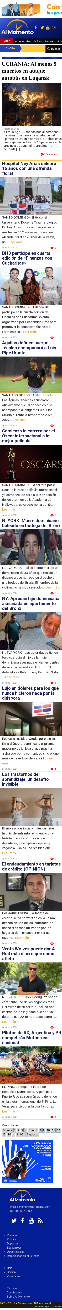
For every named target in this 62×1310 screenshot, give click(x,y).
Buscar (55, 48)
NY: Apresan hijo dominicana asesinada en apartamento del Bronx (30, 603)
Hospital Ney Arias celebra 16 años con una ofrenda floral (29, 168)
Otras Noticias (22, 41)
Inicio (6, 41)
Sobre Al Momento (18, 1296)
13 (4, 1134)
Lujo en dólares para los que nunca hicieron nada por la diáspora (30, 693)
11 (53, 1130)
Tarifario (12, 1288)
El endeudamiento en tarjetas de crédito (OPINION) (31, 866)
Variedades (13, 1276)
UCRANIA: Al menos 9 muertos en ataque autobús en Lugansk (29, 71)
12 (58, 1130)
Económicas (14, 1247)
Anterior (7, 1130)
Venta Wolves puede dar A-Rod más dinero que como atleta (29, 953)
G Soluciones (56, 1307)
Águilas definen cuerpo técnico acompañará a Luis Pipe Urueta (29, 347)
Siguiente (32, 1134)
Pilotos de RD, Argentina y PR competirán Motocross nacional (31, 1037)
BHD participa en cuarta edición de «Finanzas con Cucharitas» (27, 258)
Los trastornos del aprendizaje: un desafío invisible (25, 779)
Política (38, 41)
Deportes (50, 41)
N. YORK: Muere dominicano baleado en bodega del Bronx (31, 523)
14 (9, 1134)
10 (48, 1130)
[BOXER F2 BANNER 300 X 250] (27, 1161)
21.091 (21, 1134)
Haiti (9, 1268)
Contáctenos (15, 1292)
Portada (12, 1235)
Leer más (15, 242)
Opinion (11, 1272)
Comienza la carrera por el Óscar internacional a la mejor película (28, 435)
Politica (11, 1239)
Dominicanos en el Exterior (23, 1256)
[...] (22, 149)
